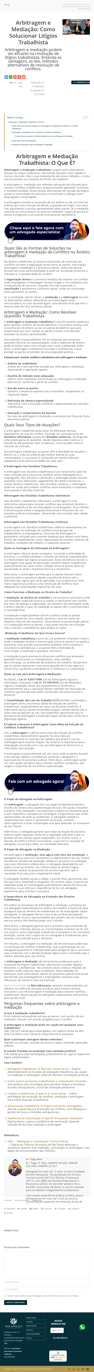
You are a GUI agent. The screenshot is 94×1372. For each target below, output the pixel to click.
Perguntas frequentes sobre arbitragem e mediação (32, 144)
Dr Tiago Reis (34, 1159)
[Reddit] (24, 77)
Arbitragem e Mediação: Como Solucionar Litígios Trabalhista (33, 32)
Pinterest (47, 1208)
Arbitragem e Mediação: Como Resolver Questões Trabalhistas (36, 132)
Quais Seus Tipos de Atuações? (24, 141)
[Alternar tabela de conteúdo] (84, 117)
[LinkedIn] (78, 1369)
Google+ (61, 1208)
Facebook (10, 1208)
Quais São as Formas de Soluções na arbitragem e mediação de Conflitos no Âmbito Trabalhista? (45, 127)
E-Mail (9, 1213)
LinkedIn (74, 1208)
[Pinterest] (19, 77)
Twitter (23, 1208)
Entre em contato (15, 985)
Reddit (35, 1208)
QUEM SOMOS (31, 1318)
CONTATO (29, 1330)
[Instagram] (74, 1369)
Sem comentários (22, 1200)
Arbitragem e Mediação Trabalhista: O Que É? (26, 122)
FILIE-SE (29, 1338)
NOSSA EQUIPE (31, 1326)
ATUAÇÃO (29, 1322)
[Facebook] (6, 77)
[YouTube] (87, 1369)
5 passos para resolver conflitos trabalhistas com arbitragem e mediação (44, 136)
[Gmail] (15, 77)
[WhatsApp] (10, 77)
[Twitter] (83, 1369)
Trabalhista (37, 1200)
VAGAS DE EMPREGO (33, 1334)
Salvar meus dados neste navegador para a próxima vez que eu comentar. (43, 1295)
